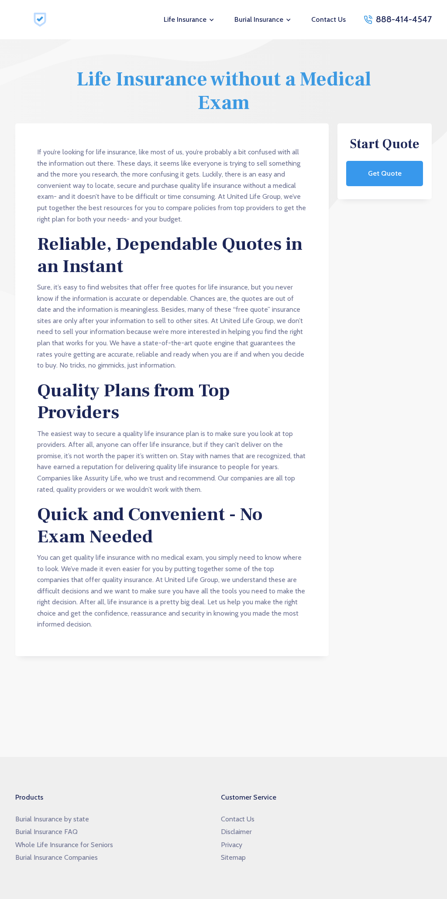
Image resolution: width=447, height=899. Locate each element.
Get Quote (385, 173)
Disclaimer (236, 831)
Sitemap (233, 857)
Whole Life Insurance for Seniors (64, 845)
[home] (41, 19)
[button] (189, 20)
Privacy (231, 845)
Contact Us (328, 19)
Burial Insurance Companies (56, 857)
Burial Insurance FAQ (46, 831)
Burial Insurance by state (52, 819)
